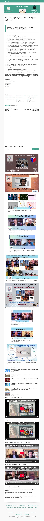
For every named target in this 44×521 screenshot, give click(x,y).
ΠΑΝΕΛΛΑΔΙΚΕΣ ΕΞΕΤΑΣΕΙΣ (11, 505)
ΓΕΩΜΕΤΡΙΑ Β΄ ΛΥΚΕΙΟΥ (11, 509)
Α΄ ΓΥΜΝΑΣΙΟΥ (27, 512)
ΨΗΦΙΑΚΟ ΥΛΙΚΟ (18, 514)
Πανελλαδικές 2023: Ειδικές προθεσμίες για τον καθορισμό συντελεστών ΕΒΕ (21, 97)
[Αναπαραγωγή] (6, 416)
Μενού (8, 1)
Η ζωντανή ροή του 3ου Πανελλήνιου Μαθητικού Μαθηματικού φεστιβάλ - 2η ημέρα (21, 280)
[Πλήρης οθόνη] (37, 416)
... (5, 22)
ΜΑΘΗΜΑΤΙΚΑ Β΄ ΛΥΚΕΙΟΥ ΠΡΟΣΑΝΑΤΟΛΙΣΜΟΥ (16, 507)
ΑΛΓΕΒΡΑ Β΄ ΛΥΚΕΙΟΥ (32, 507)
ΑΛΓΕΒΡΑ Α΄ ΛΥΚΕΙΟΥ (22, 509)
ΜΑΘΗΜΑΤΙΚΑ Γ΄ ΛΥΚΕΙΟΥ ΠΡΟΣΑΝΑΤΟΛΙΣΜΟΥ (28, 505)
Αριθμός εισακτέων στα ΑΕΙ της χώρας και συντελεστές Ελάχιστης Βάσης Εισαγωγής (32, 97)
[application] (22, 408)
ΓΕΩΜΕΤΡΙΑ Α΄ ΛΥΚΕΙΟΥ (33, 509)
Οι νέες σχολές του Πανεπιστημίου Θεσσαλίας (10, 96)
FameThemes (25, 517)
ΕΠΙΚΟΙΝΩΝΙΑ (26, 514)
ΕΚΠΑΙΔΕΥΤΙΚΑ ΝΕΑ (14, 105)
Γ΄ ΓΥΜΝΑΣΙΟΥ (11, 512)
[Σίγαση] (35, 416)
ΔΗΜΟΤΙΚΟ (33, 512)
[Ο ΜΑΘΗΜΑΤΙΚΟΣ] (22, 8)
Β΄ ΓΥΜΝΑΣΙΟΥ (19, 512)
